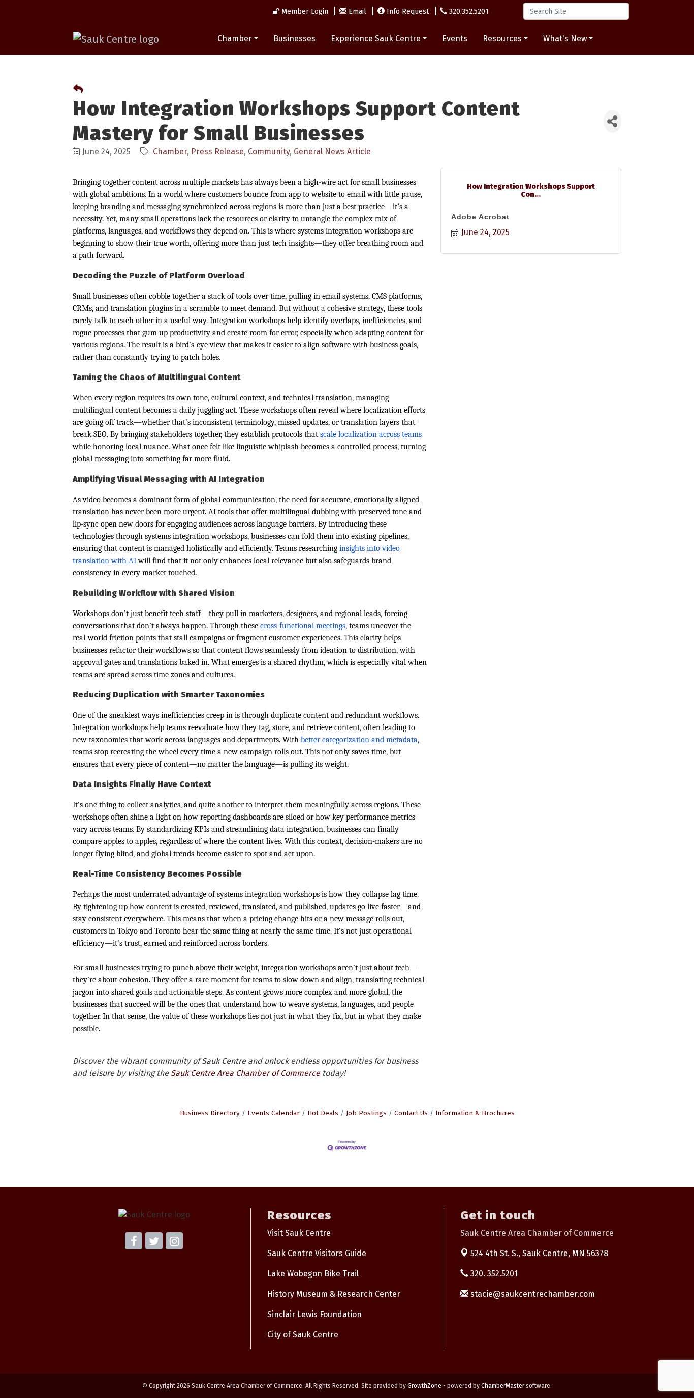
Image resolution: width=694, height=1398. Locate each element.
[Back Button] (78, 89)
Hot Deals (322, 1113)
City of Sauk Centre (302, 1334)
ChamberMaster (502, 1385)
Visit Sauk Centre (299, 1233)
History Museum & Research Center (333, 1294)
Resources (502, 38)
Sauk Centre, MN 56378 (539, 1253)
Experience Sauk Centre (376, 38)
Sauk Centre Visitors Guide (316, 1253)
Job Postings (366, 1113)
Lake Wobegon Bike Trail (313, 1273)
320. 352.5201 (493, 1273)
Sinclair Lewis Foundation (314, 1314)
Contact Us (411, 1113)
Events (454, 38)
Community (269, 151)
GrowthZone (424, 1385)
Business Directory (210, 1113)
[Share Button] (612, 121)
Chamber (234, 38)
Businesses (294, 38)
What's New (565, 38)
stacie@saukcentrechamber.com (531, 1294)
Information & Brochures (475, 1113)
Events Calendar (273, 1113)
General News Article (332, 151)
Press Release (217, 151)
